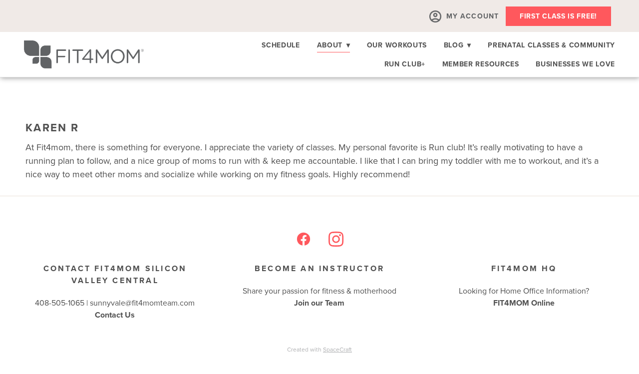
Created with (319, 349)
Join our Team (319, 303)
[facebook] (303, 239)
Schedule (281, 45)
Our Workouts (397, 45)
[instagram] (335, 239)
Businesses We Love (575, 64)
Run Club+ (404, 64)
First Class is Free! (558, 16)
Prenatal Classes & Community (551, 45)
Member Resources (480, 64)
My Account (472, 16)
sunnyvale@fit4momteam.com (142, 302)
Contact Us (115, 315)
